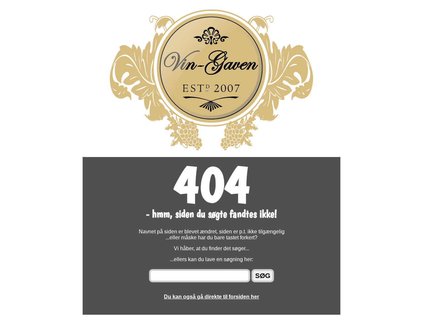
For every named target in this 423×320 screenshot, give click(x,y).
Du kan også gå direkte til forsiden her (211, 297)
